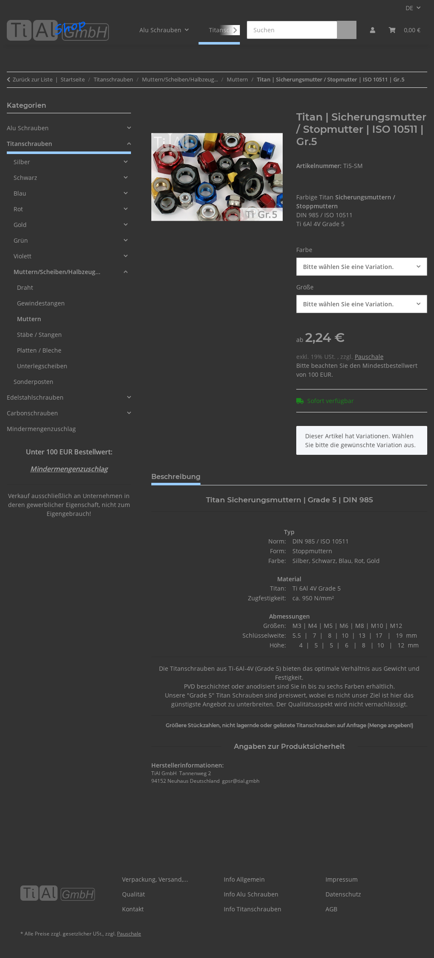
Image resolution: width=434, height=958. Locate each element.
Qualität (133, 894)
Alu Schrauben (28, 128)
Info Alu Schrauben (251, 894)
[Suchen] (346, 30)
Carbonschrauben (32, 413)
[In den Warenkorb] (158, 106)
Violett (22, 256)
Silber (22, 162)
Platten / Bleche (39, 350)
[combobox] (361, 267)
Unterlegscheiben (42, 366)
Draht (25, 287)
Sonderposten (33, 382)
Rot (18, 209)
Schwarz (25, 178)
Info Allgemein (244, 879)
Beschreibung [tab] (175, 477)
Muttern (29, 319)
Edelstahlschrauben (35, 397)
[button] (372, 30)
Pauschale (369, 357)
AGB (331, 909)
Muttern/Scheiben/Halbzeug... (57, 272)
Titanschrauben (29, 144)
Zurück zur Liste (33, 79)
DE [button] (409, 8)
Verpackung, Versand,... (155, 879)
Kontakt (133, 909)
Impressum (342, 879)
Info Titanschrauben (252, 909)
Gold (20, 225)
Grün (21, 240)
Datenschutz (343, 894)
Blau (20, 193)
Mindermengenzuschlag (41, 429)
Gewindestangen (41, 303)
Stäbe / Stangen (39, 335)
